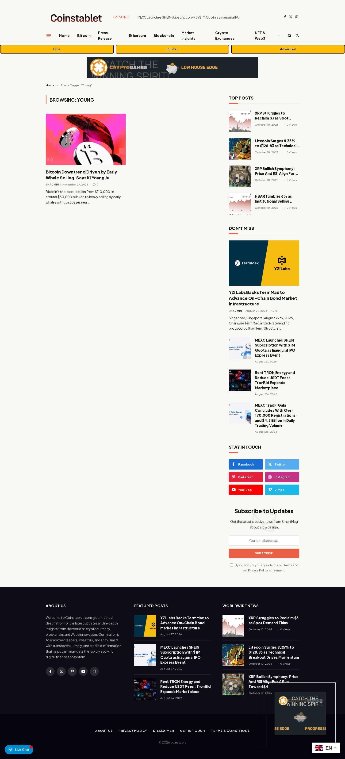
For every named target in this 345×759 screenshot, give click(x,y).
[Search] (289, 35)
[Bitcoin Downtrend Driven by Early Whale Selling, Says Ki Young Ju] (86, 139)
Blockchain (163, 35)
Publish (172, 49)
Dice (56, 49)
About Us (104, 730)
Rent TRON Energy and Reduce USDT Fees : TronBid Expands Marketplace (275, 380)
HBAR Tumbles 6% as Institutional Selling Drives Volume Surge (273, 199)
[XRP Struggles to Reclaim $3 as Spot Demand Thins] (240, 121)
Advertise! (288, 49)
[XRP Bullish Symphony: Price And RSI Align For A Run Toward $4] (240, 176)
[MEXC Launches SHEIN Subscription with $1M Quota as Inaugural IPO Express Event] (240, 348)
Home (64, 35)
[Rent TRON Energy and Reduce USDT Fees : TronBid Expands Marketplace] (240, 380)
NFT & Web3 (260, 35)
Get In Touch (192, 730)
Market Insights (188, 35)
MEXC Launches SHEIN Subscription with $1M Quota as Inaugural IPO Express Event (190, 17)
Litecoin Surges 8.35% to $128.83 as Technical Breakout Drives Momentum (275, 143)
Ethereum (137, 35)
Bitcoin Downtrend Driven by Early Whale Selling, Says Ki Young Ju (81, 174)
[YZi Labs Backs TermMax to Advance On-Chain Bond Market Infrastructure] (264, 263)
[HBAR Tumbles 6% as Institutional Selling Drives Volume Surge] (240, 204)
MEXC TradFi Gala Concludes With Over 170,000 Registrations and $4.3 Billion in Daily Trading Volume (275, 415)
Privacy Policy (258, 570)
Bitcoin (84, 35)
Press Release (105, 35)
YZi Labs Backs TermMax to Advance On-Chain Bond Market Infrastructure (263, 297)
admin (54, 184)
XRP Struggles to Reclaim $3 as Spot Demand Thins (271, 116)
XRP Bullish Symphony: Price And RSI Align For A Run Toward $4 (276, 171)
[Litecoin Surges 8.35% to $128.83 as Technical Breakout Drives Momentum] (240, 149)
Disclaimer (163, 730)
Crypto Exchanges (224, 35)
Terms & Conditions (230, 730)
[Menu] (48, 35)
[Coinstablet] (76, 17)
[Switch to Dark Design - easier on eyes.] (297, 35)
